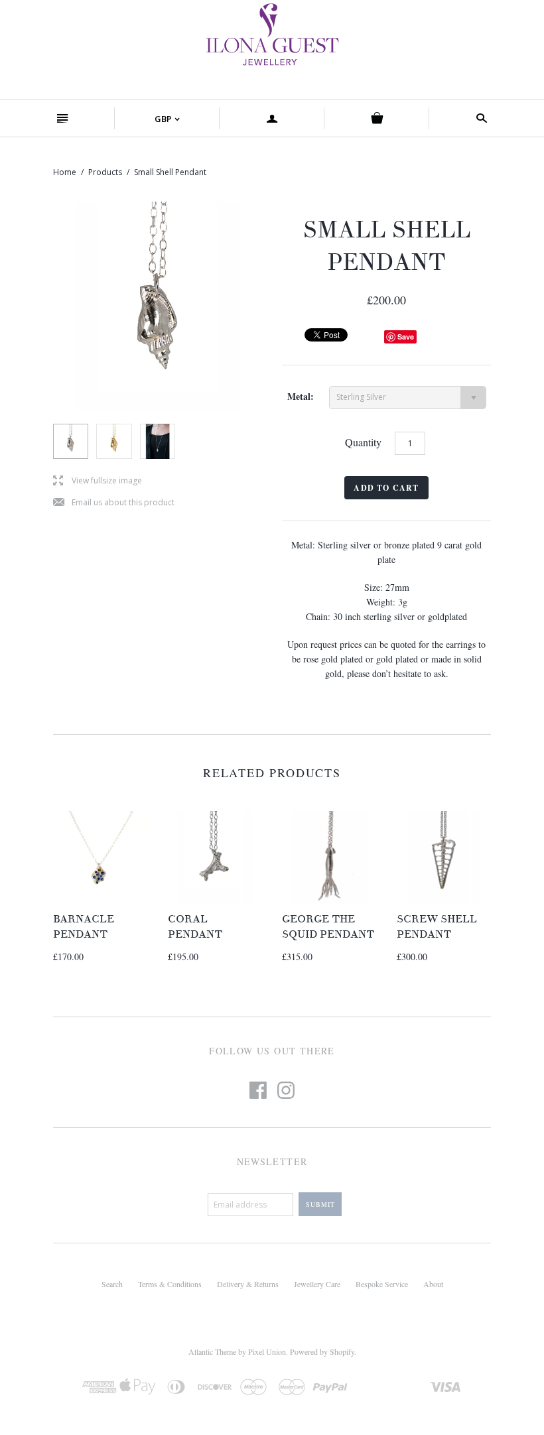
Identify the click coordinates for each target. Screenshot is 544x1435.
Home (64, 172)
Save (405, 337)
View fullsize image (97, 481)
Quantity (363, 442)
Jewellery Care (317, 1284)
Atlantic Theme (212, 1351)
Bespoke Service (382, 1284)
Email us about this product (113, 503)
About (433, 1284)
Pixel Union (267, 1351)
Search (112, 1284)
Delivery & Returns (248, 1284)
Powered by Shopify (322, 1351)
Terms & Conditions (170, 1284)
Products (105, 172)
